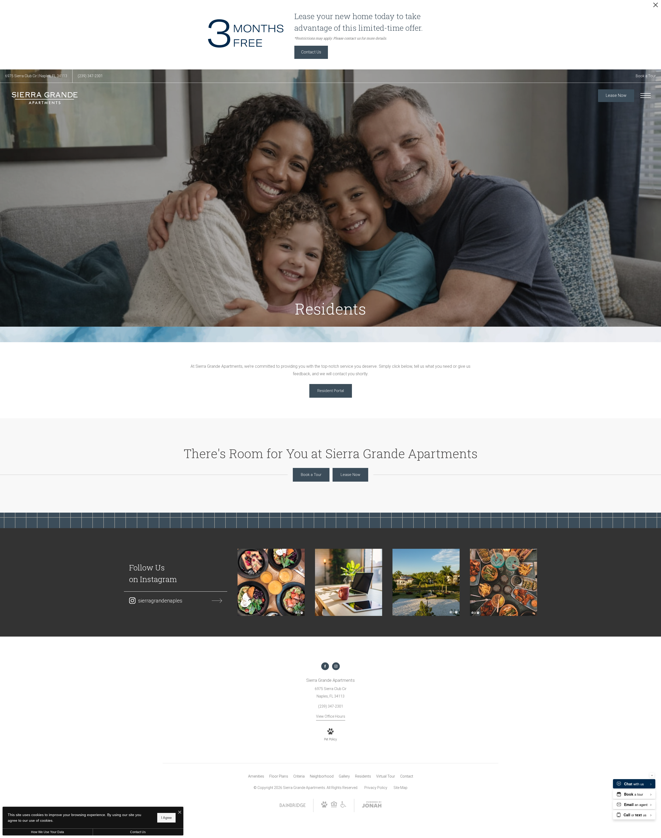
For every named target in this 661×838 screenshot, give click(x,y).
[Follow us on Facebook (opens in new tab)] (325, 666)
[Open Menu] (645, 95)
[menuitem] (256, 776)
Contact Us (138, 832)
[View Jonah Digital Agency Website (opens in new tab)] (372, 805)
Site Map (400, 788)
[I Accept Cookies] (179, 812)
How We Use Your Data (47, 832)
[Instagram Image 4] (503, 582)
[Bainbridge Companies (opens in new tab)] (292, 806)
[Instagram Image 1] (271, 582)
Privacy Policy (375, 788)
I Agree (166, 817)
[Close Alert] (655, 6)
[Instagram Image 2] (348, 582)
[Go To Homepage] (45, 98)
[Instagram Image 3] (426, 582)
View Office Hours (330, 716)
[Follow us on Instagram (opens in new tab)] (336, 666)
